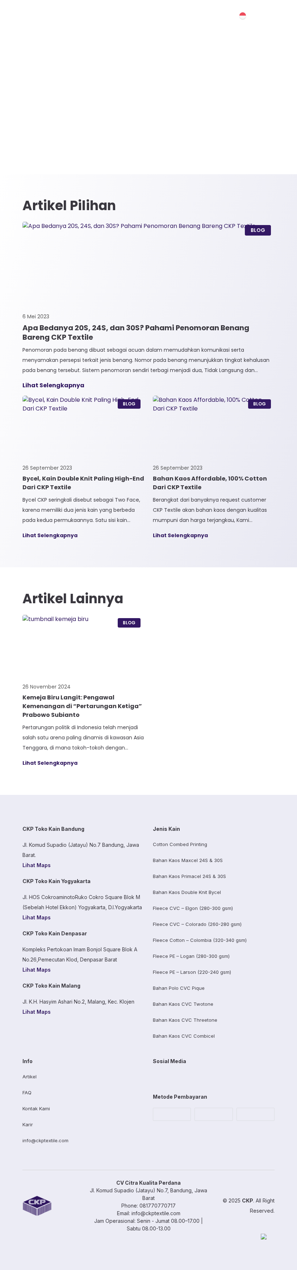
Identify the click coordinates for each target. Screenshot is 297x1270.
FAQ (27, 1092)
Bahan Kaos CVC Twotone (183, 1004)
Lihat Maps (36, 865)
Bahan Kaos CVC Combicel (184, 1036)
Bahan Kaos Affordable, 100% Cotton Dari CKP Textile (210, 482)
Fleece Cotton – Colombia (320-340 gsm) (200, 940)
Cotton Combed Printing (180, 844)
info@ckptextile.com (45, 1140)
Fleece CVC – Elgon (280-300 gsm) (193, 908)
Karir (27, 1124)
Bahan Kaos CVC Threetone (185, 1020)
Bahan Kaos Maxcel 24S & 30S (188, 860)
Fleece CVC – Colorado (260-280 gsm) (197, 924)
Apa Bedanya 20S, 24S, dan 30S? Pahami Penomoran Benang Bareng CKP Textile (135, 332)
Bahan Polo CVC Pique (179, 988)
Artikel (29, 1076)
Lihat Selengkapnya (53, 385)
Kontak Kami (36, 1108)
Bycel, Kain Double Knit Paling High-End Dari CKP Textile (83, 482)
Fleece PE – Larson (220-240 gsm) (192, 972)
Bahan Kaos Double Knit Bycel (187, 892)
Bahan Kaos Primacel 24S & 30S (189, 876)
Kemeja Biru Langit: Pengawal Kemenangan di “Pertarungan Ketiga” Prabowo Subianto (82, 706)
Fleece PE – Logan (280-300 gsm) (191, 956)
